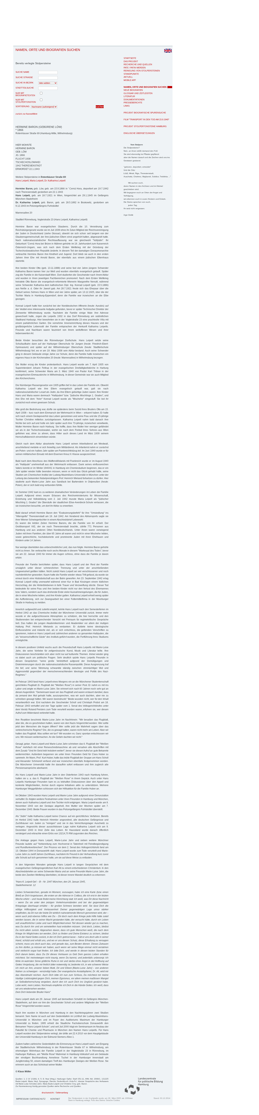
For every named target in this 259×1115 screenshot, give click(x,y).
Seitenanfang (62, 1092)
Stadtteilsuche (25, 88)
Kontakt (55, 1099)
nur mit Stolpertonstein (26, 101)
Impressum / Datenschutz (31, 1099)
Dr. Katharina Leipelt (54, 180)
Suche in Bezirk (24, 82)
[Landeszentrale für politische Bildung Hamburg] (142, 1094)
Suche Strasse (24, 77)
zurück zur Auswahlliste (26, 114)
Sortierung (23, 106)
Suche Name (22, 72)
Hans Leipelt (22, 180)
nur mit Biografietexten (25, 94)
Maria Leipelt (36, 180)
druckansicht (48, 1092)
